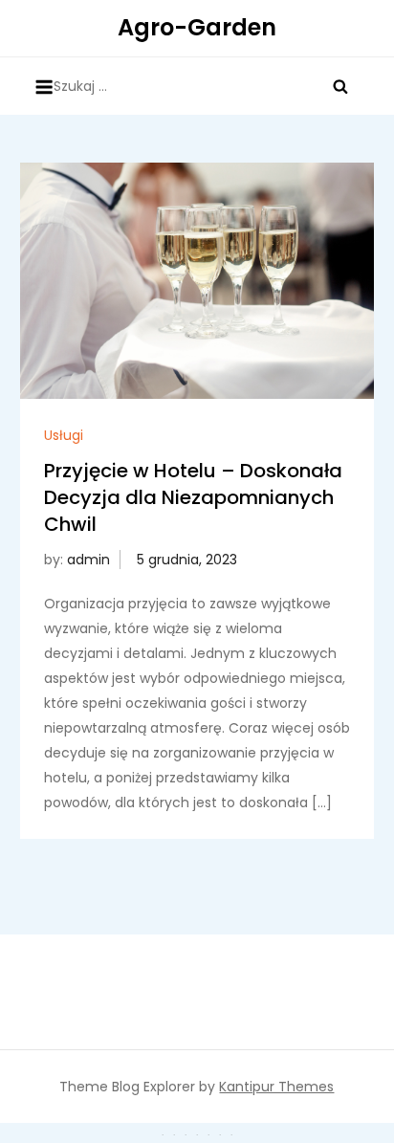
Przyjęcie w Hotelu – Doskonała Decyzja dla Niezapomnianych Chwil (193, 497)
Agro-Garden (197, 27)
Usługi (63, 435)
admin (88, 559)
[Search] (340, 86)
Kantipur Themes (276, 1086)
